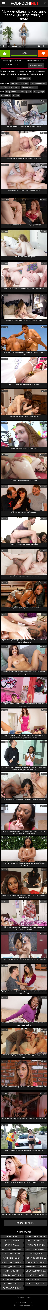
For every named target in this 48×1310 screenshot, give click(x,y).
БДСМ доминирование (37, 1249)
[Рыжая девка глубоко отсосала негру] (24, 434)
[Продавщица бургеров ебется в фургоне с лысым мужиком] (24, 1200)
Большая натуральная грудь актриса (13, 1254)
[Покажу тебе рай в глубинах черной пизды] (24, 594)
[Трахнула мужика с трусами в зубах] (24, 530)
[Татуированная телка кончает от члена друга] (24, 112)
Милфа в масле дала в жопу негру (24, 480)
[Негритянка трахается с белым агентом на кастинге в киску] (24, 945)
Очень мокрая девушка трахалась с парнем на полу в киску (24, 1118)
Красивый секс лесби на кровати (24, 257)
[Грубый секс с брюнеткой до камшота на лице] (24, 144)
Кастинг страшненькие (13, 1249)
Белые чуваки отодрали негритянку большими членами (24, 799)
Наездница (39, 92)
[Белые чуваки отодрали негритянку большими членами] (24, 785)
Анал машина (12, 1271)
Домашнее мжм (38, 83)
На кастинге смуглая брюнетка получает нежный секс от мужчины (24, 864)
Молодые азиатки (12, 1266)
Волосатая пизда (12, 1288)
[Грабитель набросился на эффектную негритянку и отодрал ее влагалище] (24, 881)
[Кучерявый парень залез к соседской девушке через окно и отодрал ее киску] (24, 689)
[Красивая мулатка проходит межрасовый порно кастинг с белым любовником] (24, 626)
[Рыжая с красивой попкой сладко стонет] (24, 402)
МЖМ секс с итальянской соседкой (24, 512)
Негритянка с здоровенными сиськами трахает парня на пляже (24, 353)
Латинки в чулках (12, 1258)
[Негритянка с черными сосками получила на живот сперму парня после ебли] (24, 1009)
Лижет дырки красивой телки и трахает (24, 384)
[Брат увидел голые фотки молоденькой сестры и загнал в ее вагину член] (24, 977)
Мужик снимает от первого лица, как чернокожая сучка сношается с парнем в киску (24, 832)
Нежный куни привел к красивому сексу (24, 576)
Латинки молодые (12, 1275)
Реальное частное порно (37, 1241)
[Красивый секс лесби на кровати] (24, 242)
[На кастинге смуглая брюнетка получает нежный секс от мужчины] (24, 849)
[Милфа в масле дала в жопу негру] (24, 466)
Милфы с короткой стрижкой (37, 1279)
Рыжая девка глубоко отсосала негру (24, 448)
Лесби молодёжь (12, 1279)
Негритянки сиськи (19, 83)
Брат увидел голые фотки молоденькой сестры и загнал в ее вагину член (24, 992)
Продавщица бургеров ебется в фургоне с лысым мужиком (24, 1214)
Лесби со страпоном (36, 1258)
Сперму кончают (12, 1284)
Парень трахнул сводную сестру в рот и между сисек (24, 1182)
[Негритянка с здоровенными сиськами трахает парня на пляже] (24, 338)
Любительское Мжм (10, 87)
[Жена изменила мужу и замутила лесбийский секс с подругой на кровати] (24, 913)
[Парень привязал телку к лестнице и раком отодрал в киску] (24, 1072)
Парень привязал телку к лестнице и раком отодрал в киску (24, 1087)
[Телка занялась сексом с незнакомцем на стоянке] (24, 1136)
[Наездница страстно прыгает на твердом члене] (24, 306)
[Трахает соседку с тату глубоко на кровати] (24, 176)
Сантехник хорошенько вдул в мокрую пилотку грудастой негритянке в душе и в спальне (24, 768)
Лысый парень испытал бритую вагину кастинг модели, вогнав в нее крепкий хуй (24, 673)
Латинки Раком (36, 1275)
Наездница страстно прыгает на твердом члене (24, 320)
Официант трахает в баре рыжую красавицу (24, 225)
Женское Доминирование (37, 1245)
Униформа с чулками (13, 1262)
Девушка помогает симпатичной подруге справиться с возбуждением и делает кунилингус (24, 737)
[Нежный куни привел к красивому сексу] (24, 562)
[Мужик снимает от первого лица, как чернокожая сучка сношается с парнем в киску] (24, 817)
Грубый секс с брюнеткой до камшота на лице (24, 158)
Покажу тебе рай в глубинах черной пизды (24, 608)
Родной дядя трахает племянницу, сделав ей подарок (24, 288)
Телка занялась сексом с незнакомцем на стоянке (24, 1150)
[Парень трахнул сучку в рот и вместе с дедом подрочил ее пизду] (24, 1041)
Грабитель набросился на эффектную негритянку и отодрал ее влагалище (24, 896)
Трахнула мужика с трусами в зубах (24, 544)
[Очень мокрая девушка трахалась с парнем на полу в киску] (24, 1104)
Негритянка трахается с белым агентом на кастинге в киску (24, 959)
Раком (16, 95)
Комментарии (36, 65)
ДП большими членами (37, 1271)
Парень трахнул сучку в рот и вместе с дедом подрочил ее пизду (24, 1056)
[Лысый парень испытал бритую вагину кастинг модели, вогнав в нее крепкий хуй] (24, 658)
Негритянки (11, 92)
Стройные (5, 95)
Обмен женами (11, 1245)
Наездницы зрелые (36, 1266)
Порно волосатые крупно (37, 1284)
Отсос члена (12, 1236)
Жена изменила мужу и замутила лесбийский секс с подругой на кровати (24, 928)
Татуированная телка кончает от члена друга (24, 126)
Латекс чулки (12, 1241)
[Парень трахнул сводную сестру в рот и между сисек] (24, 1168)
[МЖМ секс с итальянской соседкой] (24, 498)
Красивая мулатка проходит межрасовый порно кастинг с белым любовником (24, 641)
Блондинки (36, 1254)
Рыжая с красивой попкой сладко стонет (24, 416)
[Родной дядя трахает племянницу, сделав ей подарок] (24, 274)
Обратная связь (24, 1297)
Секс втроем (25, 92)
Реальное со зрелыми (37, 1262)
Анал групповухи (36, 1236)
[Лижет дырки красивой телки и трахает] (24, 370)
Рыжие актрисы (29, 87)
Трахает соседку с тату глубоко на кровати (24, 190)
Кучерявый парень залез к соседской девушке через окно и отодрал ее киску (24, 705)
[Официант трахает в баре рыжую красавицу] (24, 211)
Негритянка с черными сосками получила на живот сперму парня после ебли (24, 1024)
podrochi (25, 3)
